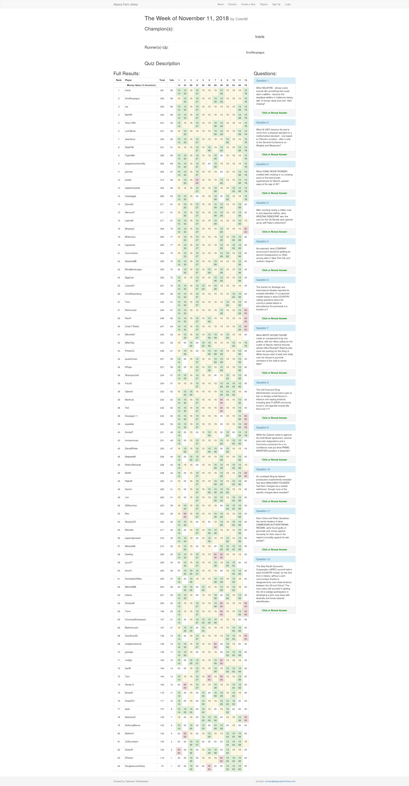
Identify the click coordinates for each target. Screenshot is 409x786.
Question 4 (262, 202)
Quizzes (232, 4)
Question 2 (262, 122)
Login (288, 4)
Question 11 (263, 511)
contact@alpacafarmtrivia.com (280, 781)
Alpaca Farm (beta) (125, 4)
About (221, 4)
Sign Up (276, 4)
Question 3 (262, 164)
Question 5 (262, 241)
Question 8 (262, 382)
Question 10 (263, 469)
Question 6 (262, 280)
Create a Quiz (248, 4)
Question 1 (262, 80)
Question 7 (262, 328)
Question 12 (263, 559)
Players (264, 4)
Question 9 (262, 427)
